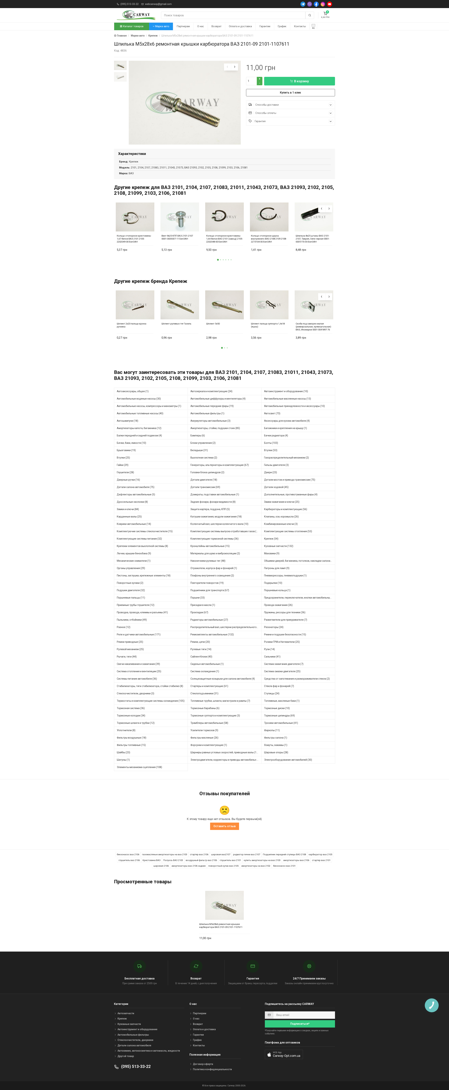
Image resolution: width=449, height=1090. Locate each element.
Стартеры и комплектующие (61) (209, 686)
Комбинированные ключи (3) (281, 524)
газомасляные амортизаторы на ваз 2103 (164, 854)
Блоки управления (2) (203, 442)
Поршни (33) (197, 597)
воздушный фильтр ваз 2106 (201, 860)
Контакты (300, 26)
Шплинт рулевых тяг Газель (176, 323)
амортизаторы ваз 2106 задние (189, 866)
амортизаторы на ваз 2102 (255, 866)
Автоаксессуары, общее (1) (133, 391)
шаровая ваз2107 (220, 854)
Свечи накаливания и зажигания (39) (138, 664)
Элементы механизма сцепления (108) (139, 767)
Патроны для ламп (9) (276, 568)
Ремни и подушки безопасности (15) (285, 634)
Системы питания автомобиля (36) (137, 678)
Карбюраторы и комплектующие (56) (285, 509)
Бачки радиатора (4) (276, 435)
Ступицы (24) (271, 693)
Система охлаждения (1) (204, 671)
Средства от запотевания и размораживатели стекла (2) (297, 678)
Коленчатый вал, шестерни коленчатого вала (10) (219, 524)
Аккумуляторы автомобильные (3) (210, 420)
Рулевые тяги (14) (200, 649)
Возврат (217, 26)
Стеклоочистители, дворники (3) (135, 693)
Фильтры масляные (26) (204, 737)
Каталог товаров (132, 26)
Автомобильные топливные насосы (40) (140, 413)
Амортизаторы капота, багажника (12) (139, 428)
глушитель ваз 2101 (230, 860)
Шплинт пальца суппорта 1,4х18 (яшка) (268, 325)
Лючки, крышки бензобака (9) (134, 553)
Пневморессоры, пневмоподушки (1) (285, 575)
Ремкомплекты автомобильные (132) (212, 634)
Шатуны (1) (123, 759)
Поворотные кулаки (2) (130, 582)
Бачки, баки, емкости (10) (131, 442)
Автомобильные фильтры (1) (207, 413)
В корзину (301, 81)
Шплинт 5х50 (213, 323)
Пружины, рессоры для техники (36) (284, 612)
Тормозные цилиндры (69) (279, 715)
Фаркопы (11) (272, 730)
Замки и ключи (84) (128, 509)
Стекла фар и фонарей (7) (279, 686)
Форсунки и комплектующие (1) (208, 745)
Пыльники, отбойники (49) (132, 619)
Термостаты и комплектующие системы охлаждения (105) (151, 700)
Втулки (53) (270, 450)
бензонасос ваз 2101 (284, 866)
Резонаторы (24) (273, 627)
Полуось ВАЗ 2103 (173, 860)
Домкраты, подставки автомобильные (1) (214, 494)
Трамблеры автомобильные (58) (209, 723)
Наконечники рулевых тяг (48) (207, 560)
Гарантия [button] (260, 121)
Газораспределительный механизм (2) (286, 457)
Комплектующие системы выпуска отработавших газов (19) (225, 531)
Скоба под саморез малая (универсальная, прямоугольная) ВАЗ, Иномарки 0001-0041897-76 (313, 326)
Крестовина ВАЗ (151, 860)
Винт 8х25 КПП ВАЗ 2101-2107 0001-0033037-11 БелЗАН (177, 237)
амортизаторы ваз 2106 (296, 860)
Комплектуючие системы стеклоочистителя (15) (145, 531)
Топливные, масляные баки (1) (282, 700)
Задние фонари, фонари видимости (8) (213, 501)
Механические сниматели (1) (133, 560)
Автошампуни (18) (127, 420)
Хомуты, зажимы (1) (275, 745)
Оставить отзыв (224, 826)
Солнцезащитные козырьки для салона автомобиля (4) (222, 678)
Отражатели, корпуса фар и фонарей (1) (213, 568)
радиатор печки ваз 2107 (246, 854)
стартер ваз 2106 (199, 854)
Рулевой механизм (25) (130, 649)
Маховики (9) (271, 553)
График (282, 26)
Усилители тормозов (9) (204, 730)
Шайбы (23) (123, 752)
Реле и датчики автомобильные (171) (138, 634)
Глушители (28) (125, 472)
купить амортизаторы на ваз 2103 (262, 860)
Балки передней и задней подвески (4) (139, 435)
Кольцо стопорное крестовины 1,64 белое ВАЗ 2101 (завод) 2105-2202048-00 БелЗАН (224, 238)
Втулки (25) (123, 457)
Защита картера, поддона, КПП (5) (210, 509)
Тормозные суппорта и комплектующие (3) (215, 715)
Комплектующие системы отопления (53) (288, 531)
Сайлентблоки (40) (201, 656)
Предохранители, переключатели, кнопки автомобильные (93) (299, 597)
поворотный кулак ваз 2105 (223, 866)
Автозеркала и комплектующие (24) (211, 391)
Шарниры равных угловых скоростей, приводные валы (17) (224, 752)
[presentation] (227, 67)
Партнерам (183, 26)
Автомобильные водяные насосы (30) (139, 398)
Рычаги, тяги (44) (127, 656)
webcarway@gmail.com (158, 4)
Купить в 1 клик (290, 92)
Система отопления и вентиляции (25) (139, 671)
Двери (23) (270, 472)
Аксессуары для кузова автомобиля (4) (287, 420)
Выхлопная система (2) (203, 457)
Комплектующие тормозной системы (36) (214, 538)
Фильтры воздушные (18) (131, 737)
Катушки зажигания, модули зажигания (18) (216, 516)
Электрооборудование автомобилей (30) (288, 759)
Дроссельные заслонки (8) (132, 501)
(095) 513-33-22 (129, 4)
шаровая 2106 (161, 866)
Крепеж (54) (271, 538)
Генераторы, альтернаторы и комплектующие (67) (219, 465)
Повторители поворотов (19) (207, 582)
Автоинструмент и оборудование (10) (286, 391)
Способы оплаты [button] (265, 113)
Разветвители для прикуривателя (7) (285, 619)
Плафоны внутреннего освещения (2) (212, 575)
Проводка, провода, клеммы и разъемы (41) (142, 612)
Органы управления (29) (131, 568)
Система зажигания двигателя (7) (283, 664)
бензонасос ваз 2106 (128, 854)
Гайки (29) (122, 465)
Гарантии (264, 26)
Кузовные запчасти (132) (278, 546)
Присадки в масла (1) (202, 605)
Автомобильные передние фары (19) (212, 406)
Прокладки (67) (199, 612)
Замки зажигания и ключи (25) (281, 501)
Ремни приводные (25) (130, 641)
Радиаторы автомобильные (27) (209, 619)
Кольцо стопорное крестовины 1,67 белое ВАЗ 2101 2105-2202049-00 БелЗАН (134, 238)
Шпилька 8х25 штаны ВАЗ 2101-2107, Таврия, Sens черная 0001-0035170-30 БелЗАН (313, 238)
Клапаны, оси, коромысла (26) (281, 516)
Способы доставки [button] (267, 104)
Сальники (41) (272, 656)
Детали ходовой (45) (276, 487)
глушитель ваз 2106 (129, 860)
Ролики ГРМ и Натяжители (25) (282, 641)
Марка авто (162, 26)
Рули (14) (269, 649)
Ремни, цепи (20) (200, 641)
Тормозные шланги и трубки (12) (136, 723)
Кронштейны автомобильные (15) (210, 546)
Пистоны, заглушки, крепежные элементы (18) (143, 575)
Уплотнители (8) (126, 730)
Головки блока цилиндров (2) (207, 472)
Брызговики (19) (126, 450)
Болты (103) (271, 442)
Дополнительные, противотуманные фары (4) (290, 494)
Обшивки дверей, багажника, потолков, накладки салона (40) (299, 560)
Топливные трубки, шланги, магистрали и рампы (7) (220, 700)
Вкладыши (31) (199, 450)
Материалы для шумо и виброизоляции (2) (215, 553)
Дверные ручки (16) (128, 479)
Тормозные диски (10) (277, 708)
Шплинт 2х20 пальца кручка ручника (131, 325)
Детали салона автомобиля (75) (135, 487)
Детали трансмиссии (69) (205, 487)
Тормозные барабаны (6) (204, 708)
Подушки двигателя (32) (131, 590)
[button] (218, 260)
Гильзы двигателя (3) (276, 465)
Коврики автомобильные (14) (134, 524)
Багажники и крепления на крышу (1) (285, 428)
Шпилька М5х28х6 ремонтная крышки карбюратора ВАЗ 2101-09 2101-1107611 (220, 925)
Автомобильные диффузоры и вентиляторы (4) (218, 398)
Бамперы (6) (197, 435)
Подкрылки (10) (273, 582)
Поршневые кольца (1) (277, 590)
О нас (200, 26)
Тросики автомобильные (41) (281, 723)
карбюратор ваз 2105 (320, 854)
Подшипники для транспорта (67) (209, 590)
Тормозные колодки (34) (131, 715)
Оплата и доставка (240, 26)
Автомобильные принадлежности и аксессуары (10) (294, 406)
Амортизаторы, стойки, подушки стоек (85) (215, 428)
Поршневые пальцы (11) (131, 597)
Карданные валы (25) (129, 516)
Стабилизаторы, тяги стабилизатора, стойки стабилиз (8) (150, 686)
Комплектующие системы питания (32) (139, 538)
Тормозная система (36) (131, 708)
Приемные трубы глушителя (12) (135, 605)
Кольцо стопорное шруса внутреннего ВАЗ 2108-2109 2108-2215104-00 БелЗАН (269, 238)
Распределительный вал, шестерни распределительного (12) (226, 627)
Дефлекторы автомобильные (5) (136, 494)
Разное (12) (123, 627)
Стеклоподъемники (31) (204, 693)
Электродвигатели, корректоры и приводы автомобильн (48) (225, 759)
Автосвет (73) (272, 413)
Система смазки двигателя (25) (282, 671)
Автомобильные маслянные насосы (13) (287, 398)
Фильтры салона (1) (275, 737)
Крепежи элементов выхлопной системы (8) (142, 546)
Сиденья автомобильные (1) (207, 664)
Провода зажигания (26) (278, 605)
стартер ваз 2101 (321, 860)
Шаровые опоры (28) (276, 752)
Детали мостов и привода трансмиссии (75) (289, 479)
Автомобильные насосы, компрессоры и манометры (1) (149, 406)
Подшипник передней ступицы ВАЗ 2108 (284, 854)
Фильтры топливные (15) (131, 745)
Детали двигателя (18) (203, 479)
